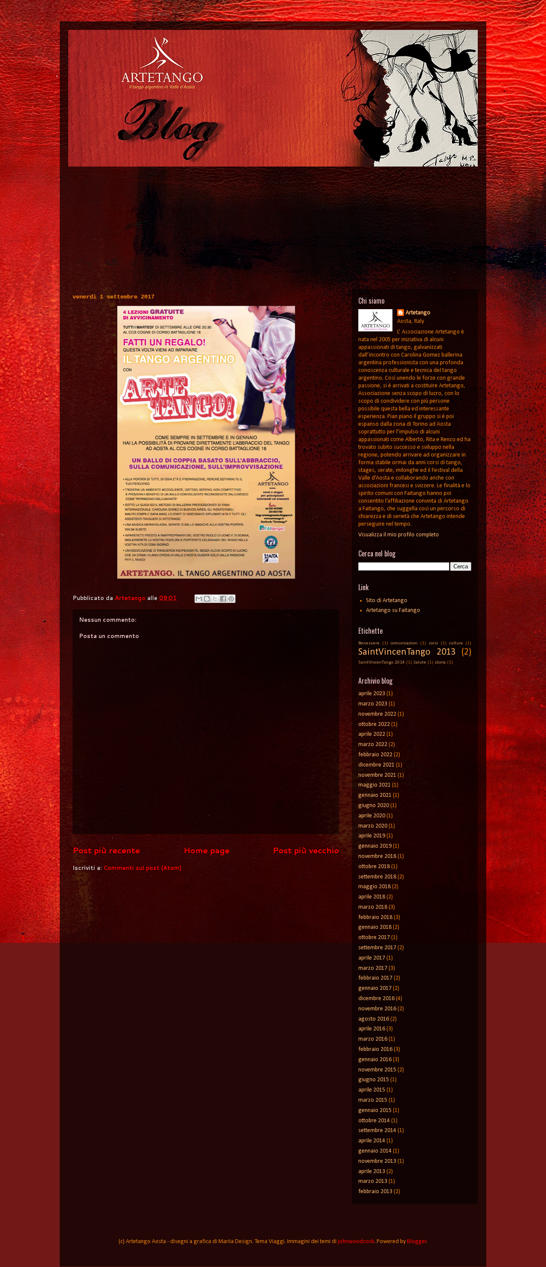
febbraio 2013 (375, 1191)
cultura (456, 643)
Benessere (369, 643)
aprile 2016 (371, 1029)
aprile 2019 (371, 836)
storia (440, 662)
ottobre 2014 (374, 1121)
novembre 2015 (377, 1070)
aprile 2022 (371, 734)
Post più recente (106, 850)
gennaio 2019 (375, 846)
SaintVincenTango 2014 (381, 662)
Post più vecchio (306, 850)
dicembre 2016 (376, 998)
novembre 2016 (377, 1009)
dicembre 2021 (376, 765)
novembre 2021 (377, 775)
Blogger (417, 1241)
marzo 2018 (372, 907)
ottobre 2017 (374, 937)
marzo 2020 (372, 826)
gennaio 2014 (375, 1151)
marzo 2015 (372, 1100)
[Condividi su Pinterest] (231, 598)
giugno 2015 (373, 1080)
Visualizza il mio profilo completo (398, 535)
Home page (206, 850)
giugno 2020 (373, 805)
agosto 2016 (373, 1019)
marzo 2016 (372, 1039)
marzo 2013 (372, 1181)
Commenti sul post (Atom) (142, 868)
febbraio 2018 (375, 917)
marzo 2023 (372, 704)
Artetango (418, 313)
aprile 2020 (371, 816)
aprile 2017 (371, 958)
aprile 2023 (371, 694)
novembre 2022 (377, 714)
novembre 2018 (377, 856)
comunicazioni (404, 643)
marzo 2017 (372, 968)
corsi (433, 643)
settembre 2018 (377, 877)
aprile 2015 (371, 1090)
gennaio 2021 (375, 795)
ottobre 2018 (374, 866)
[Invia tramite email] (199, 598)
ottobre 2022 (374, 724)
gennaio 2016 (375, 1059)
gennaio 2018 (375, 927)
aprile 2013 (371, 1171)
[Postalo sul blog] (207, 598)
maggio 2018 (374, 887)
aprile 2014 (371, 1141)
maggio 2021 (374, 785)
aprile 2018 (371, 897)
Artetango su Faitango (393, 610)
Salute (419, 662)
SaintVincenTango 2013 (407, 652)
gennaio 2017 (375, 988)
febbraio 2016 (375, 1049)
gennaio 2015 (375, 1110)
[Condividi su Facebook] (223, 598)
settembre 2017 (377, 948)
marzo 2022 (372, 744)
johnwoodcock (356, 1241)
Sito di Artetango (386, 600)
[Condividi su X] (215, 598)
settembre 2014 (377, 1130)
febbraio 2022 (375, 755)
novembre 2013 (377, 1161)
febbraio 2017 (375, 978)
